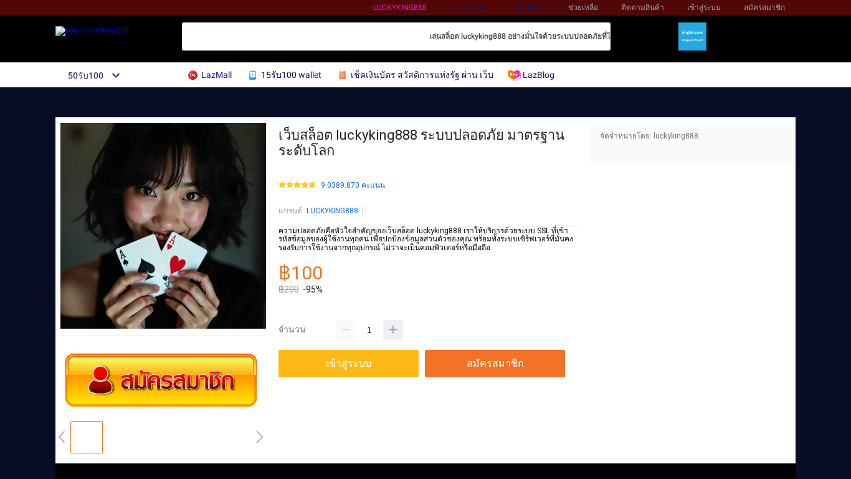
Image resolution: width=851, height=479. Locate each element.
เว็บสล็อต (530, 7)
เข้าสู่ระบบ (704, 7)
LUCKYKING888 (332, 210)
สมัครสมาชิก (764, 7)
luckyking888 (400, 7)
